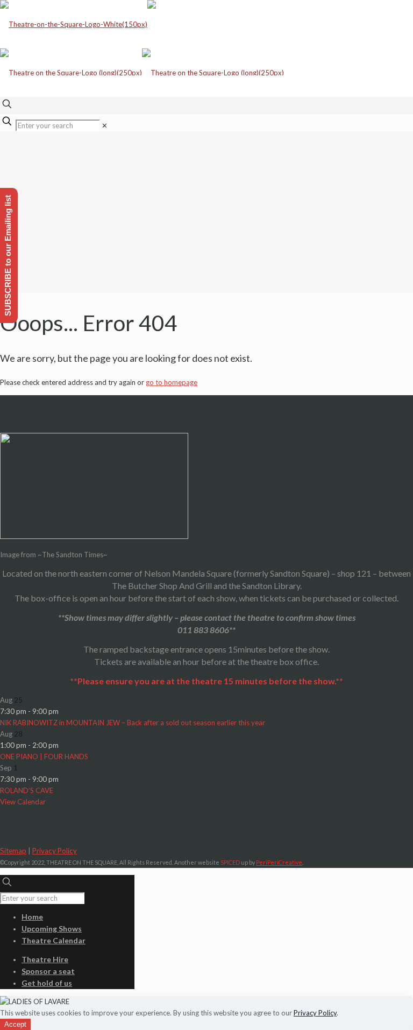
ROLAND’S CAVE (26, 790)
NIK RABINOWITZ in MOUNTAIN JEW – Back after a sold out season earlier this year (132, 722)
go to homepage (171, 382)
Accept (15, 1024)
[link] (105, 125)
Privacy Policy (54, 850)
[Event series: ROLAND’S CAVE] (64, 779)
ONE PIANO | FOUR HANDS (44, 756)
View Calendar (23, 801)
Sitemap (13, 850)
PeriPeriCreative (279, 862)
